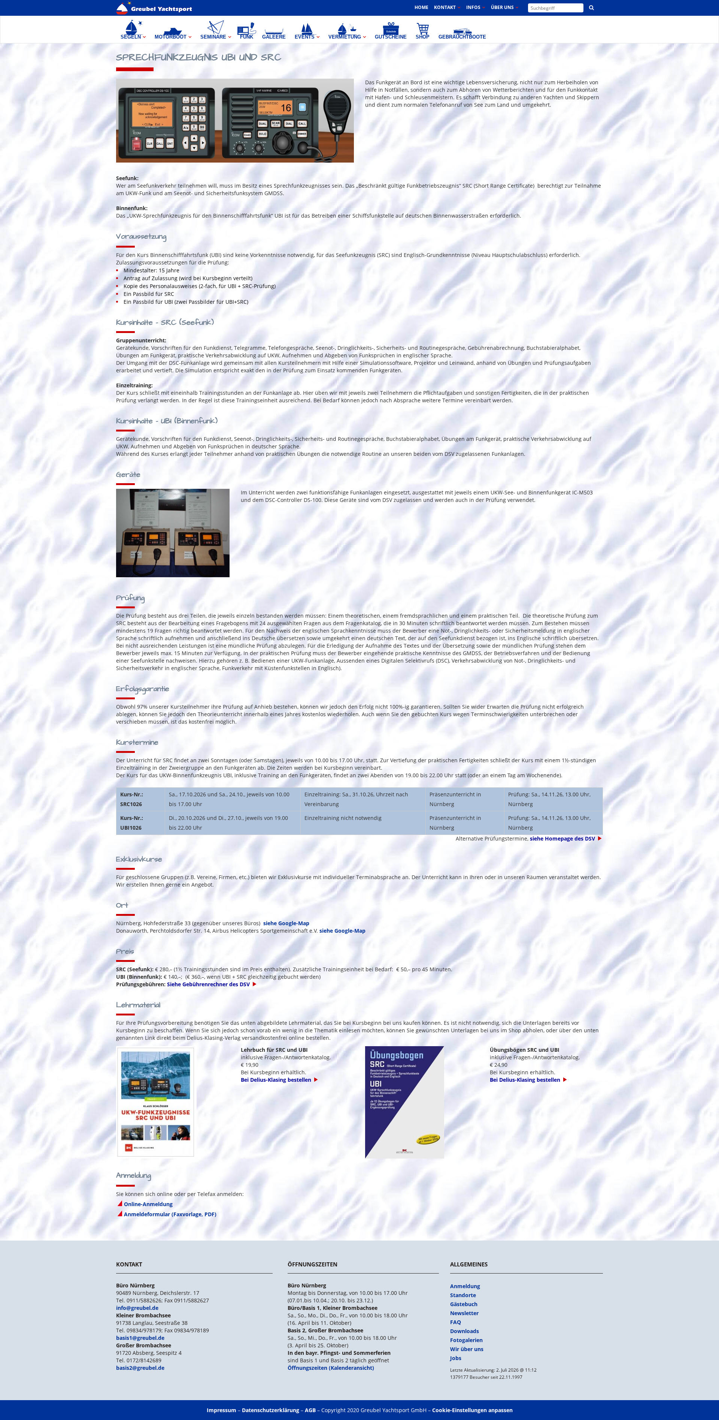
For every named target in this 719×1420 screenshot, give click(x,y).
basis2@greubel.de (140, 1367)
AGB (310, 1410)
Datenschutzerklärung (270, 1410)
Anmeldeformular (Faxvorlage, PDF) (170, 1214)
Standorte (463, 1295)
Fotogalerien (466, 1340)
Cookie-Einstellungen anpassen (472, 1410)
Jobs (455, 1358)
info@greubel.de (137, 1307)
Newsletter (464, 1313)
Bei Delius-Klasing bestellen (276, 1079)
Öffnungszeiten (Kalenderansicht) (331, 1367)
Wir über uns (466, 1349)
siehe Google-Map (286, 923)
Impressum (221, 1410)
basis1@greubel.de (140, 1337)
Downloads (464, 1331)
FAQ (455, 1322)
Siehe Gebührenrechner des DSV (208, 984)
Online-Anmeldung (148, 1204)
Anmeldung (465, 1286)
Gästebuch (463, 1304)
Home (421, 7)
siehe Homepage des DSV (562, 838)
